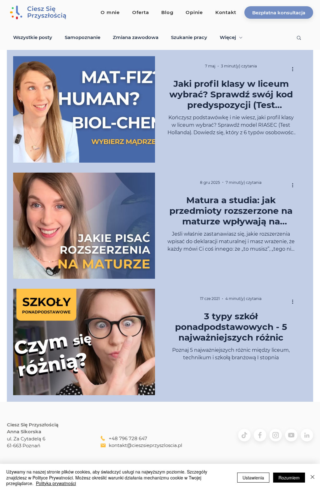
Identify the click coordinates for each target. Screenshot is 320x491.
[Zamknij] (312, 477)
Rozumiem (289, 477)
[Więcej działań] (294, 69)
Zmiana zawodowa (135, 37)
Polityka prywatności (56, 483)
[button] (278, 12)
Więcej (228, 37)
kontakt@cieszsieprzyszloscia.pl (145, 445)
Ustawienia (253, 477)
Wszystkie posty (32, 37)
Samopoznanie (82, 37)
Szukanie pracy (189, 37)
